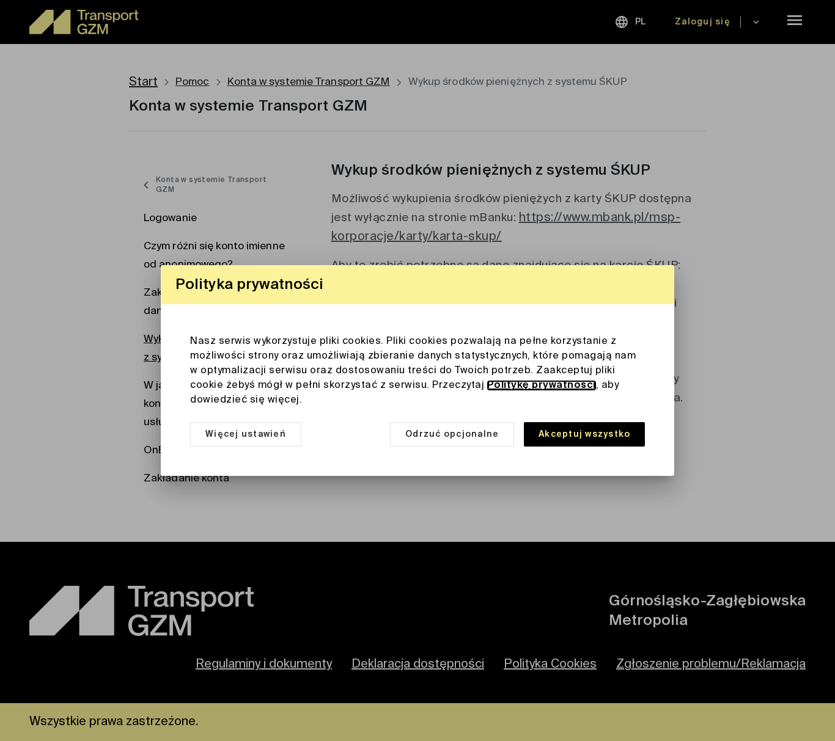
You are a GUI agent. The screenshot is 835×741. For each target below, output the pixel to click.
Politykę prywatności (541, 385)
